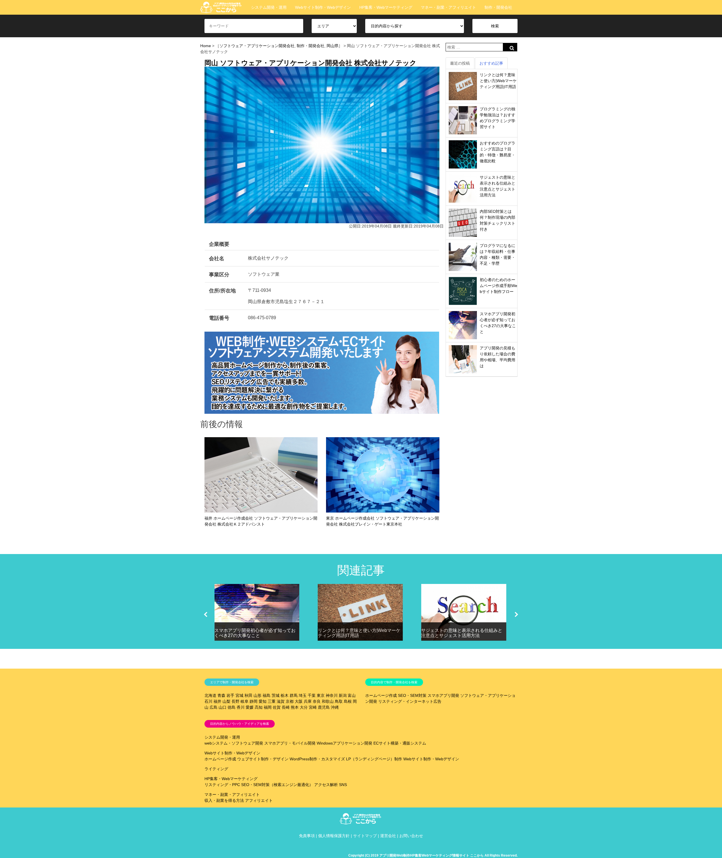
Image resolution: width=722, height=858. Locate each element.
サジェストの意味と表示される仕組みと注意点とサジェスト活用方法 (461, 633)
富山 (352, 695)
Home (205, 45)
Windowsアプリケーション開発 (344, 743)
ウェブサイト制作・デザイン (263, 759)
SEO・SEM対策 (412, 695)
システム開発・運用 (269, 7)
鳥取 (339, 701)
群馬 (294, 695)
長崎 (286, 707)
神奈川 (332, 695)
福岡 (268, 707)
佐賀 (277, 707)
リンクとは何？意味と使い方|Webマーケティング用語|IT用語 (498, 81)
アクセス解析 (326, 784)
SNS (343, 784)
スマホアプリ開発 (443, 695)
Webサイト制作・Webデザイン (323, 7)
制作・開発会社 (498, 7)
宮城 (239, 695)
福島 (266, 695)
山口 (222, 707)
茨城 (275, 695)
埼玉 (303, 695)
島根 (348, 701)
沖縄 (335, 707)
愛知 (263, 701)
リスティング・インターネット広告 (409, 701)
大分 (304, 707)
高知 (259, 707)
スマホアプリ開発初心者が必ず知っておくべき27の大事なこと (255, 633)
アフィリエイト (259, 800)
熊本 (295, 707)
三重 (272, 701)
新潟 (343, 695)
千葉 (312, 695)
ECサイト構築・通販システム (399, 743)
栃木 (285, 695)
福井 (217, 701)
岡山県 (332, 45)
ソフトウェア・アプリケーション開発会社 (256, 45)
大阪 (299, 701)
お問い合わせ (411, 835)
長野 (235, 701)
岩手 (230, 695)
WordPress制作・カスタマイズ (317, 759)
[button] (205, 614)
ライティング (216, 769)
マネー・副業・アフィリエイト (448, 7)
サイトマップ (365, 835)
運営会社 (388, 835)
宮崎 (313, 707)
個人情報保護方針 (334, 835)
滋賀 (281, 701)
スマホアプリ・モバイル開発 (290, 743)
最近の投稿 (460, 63)
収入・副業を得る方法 (224, 800)
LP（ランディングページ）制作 (374, 759)
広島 (213, 707)
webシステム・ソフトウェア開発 (233, 743)
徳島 (231, 707)
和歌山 (328, 701)
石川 (208, 701)
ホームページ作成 (381, 695)
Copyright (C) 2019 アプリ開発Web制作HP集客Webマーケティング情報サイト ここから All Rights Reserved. (433, 855)
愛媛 (250, 707)
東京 (321, 695)
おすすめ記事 (491, 63)
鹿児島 (324, 707)
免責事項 (307, 835)
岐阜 (244, 701)
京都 (290, 701)
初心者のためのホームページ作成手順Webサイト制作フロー (498, 285)
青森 (221, 695)
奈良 (317, 701)
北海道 (210, 695)
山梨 (226, 701)
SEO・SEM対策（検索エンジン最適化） (277, 784)
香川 (241, 707)
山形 (257, 695)
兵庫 (308, 701)
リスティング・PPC (222, 784)
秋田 (248, 695)
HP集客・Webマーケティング (385, 7)
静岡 (253, 701)
